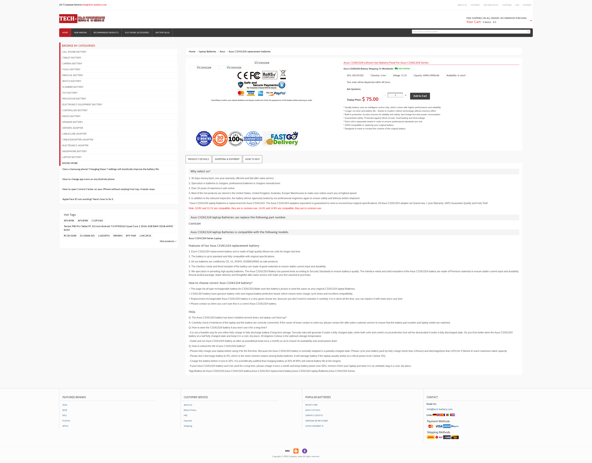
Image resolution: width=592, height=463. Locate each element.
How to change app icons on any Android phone (88, 179)
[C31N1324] (204, 68)
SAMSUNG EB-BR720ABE (316, 421)
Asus (222, 51)
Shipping (188, 426)
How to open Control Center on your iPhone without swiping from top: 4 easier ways (108, 189)
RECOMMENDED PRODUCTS (106, 32)
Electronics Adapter (75, 145)
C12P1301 (97, 220)
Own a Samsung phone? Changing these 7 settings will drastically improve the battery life (110, 169)
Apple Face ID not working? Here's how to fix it (87, 199)
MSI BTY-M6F (311, 405)
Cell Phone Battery (74, 51)
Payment (188, 421)
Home (65, 32)
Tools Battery (71, 69)
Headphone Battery (74, 151)
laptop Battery (72, 157)
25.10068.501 (87, 236)
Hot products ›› (168, 241)
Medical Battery (72, 75)
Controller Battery (75, 110)
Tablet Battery (71, 57)
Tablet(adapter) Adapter (77, 139)
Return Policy (190, 410)
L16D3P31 (104, 236)
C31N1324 (195, 223)
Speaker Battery (72, 122)
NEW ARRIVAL (80, 32)
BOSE (64, 410)
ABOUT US (462, 5)
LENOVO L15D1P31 (314, 415)
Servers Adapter (72, 127)
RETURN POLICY (491, 5)
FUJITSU (66, 421)
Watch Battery (71, 81)
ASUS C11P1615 (312, 410)
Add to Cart (420, 96)
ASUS (64, 405)
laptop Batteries (207, 51)
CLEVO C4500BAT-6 (314, 426)
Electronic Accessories (137, 32)
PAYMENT (475, 5)
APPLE (65, 426)
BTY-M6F (131, 236)
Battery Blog (163, 32)
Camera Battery (72, 63)
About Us (188, 405)
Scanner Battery (72, 87)
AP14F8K (69, 220)
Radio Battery (71, 116)
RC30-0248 (70, 236)
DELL (64, 415)
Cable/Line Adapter (74, 133)
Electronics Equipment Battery (82, 104)
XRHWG (118, 236)
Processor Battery (74, 98)
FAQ (517, 5)
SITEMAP (527, 5)
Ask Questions (354, 89)
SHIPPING (507, 5)
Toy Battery (69, 92)
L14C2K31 (145, 236)
